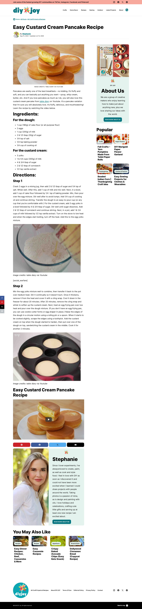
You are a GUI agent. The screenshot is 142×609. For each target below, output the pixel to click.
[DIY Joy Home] (26, 10)
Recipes (83, 10)
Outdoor (100, 10)
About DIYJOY (55, 590)
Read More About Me (61, 522)
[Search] (127, 10)
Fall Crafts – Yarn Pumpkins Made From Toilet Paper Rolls (104, 153)
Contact (100, 590)
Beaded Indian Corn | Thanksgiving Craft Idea (105, 180)
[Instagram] (114, 2)
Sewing (91, 10)
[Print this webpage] (2, 311)
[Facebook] (118, 2)
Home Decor (74, 10)
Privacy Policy (90, 590)
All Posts (23, 19)
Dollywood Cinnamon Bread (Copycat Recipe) (75, 553)
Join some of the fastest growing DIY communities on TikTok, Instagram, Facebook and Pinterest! (51, 2)
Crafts (65, 10)
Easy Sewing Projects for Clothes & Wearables (121, 180)
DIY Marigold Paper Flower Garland (121, 151)
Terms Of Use (67, 590)
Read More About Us (112, 119)
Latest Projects (111, 10)
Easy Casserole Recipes (38, 551)
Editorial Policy (79, 590)
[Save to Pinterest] (2, 302)
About (121, 10)
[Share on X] (2, 307)
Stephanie (26, 34)
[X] (122, 2)
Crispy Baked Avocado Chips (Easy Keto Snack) (57, 553)
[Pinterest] (127, 2)
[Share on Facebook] (2, 298)
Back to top (121, 605)
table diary (44, 101)
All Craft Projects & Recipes (36, 19)
